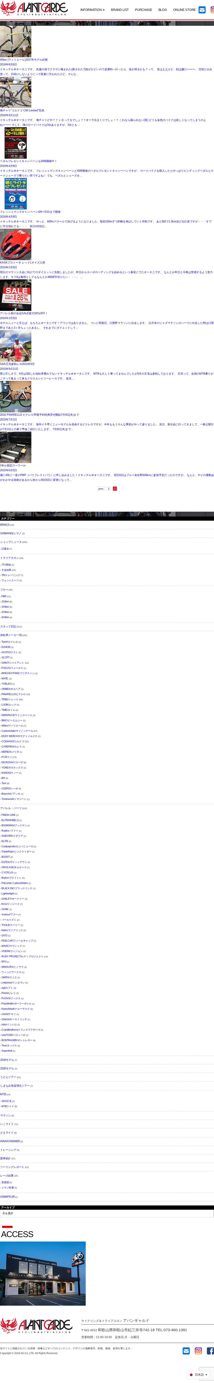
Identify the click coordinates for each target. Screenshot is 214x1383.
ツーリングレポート (12, 1167)
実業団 (5, 1182)
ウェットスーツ (10, 580)
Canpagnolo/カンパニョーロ (17, 846)
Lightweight (7, 893)
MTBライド (7, 1106)
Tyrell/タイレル (9, 641)
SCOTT (5, 657)
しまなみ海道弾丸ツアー (15, 1085)
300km (5, 606)
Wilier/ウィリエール (12, 725)
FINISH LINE (8, 814)
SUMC (5, 909)
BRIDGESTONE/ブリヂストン (17, 673)
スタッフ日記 (8, 626)
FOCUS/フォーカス (12, 668)
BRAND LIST (120, 10)
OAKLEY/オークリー (12, 898)
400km (5, 612)
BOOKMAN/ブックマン (14, 825)
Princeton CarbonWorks (14, 883)
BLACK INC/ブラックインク (16, 888)
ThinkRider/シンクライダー (16, 851)
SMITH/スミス (9, 977)
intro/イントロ (9, 1024)
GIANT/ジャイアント (12, 662)
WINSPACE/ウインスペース (16, 715)
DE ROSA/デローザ (12, 762)
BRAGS (5, 524)
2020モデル (7, 1068)
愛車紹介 (5, 1158)
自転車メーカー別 (11, 635)
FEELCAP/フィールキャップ (17, 940)
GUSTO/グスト (9, 652)
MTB (3, 1094)
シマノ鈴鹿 (7, 1187)
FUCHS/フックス (10, 998)
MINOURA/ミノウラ (12, 966)
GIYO (4, 935)
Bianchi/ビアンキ (10, 793)
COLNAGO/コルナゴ (12, 741)
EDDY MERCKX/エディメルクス (19, 736)
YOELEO (6, 683)
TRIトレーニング (10, 575)
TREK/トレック (9, 699)
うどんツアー (8, 1077)
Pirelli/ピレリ (8, 993)
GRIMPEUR (7, 1196)
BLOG (162, 10)
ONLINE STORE (184, 10)
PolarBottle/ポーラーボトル (16, 1003)
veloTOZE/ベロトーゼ (13, 1035)
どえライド (7, 1132)
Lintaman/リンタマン (13, 982)
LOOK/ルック (8, 704)
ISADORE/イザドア (12, 835)
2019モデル (7, 1059)
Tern (3, 783)
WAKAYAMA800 (10, 1141)
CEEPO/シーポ (9, 788)
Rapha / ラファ (9, 830)
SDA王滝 (6, 1101)
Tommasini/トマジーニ (13, 799)
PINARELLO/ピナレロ (13, 694)
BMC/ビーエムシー (11, 720)
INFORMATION (91, 10)
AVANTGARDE (34, 8)
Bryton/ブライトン (11, 877)
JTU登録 (6, 564)
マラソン (5, 1115)
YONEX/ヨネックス (12, 767)
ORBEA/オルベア (10, 689)
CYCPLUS (7, 872)
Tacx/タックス (9, 1045)
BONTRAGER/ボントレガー (16, 1040)
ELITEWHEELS (10, 820)
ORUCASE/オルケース (14, 867)
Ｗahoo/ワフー (9, 914)
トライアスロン (9, 557)
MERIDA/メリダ (10, 751)
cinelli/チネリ (8, 1014)
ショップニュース (11, 542)
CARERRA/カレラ (11, 746)
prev (100, 488)
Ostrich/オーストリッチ (14, 1019)
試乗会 (5, 548)
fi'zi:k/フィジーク (10, 904)
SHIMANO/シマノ (11, 533)
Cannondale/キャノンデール (17, 730)
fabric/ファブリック (12, 930)
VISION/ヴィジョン (12, 951)
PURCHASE (143, 10)
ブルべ (4, 589)
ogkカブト (7, 987)
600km (5, 617)
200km (5, 601)
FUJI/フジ (6, 757)
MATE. (5, 678)
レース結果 (7, 1175)
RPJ (3, 961)
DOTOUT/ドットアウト (14, 862)
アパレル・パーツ (11, 808)
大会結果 (6, 569)
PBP (3, 596)
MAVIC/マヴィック (11, 945)
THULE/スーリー (10, 925)
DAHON (5, 647)
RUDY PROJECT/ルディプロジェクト (22, 956)
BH (3, 778)
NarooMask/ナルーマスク (15, 1008)
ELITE (4, 841)
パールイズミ (8, 919)
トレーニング (8, 1149)
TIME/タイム (8, 709)
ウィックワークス (11, 972)
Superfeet (6, 1050)
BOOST (5, 856)
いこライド (7, 1124)
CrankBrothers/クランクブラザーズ (20, 1029)
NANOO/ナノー (9, 772)
